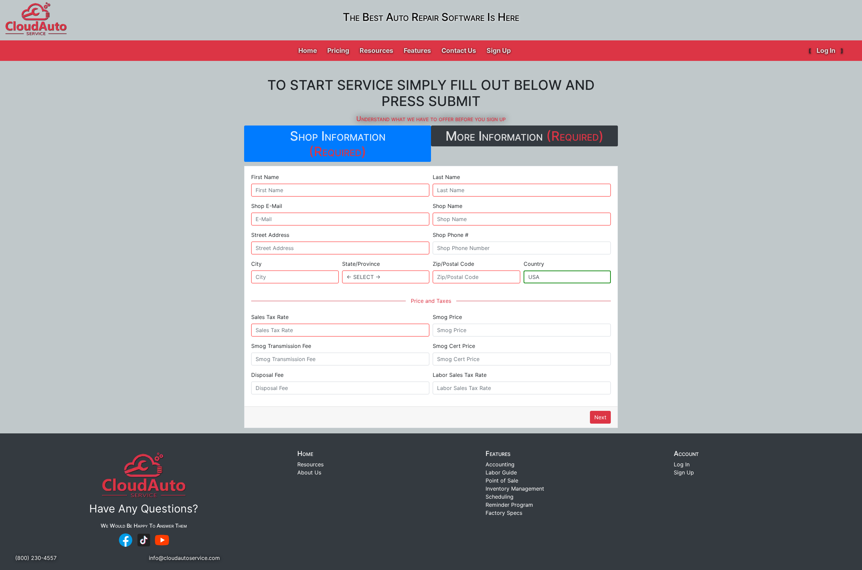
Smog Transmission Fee (281, 346)
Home (307, 50)
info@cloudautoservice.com (184, 558)
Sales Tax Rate (270, 317)
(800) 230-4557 (36, 558)
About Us (309, 472)
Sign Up (499, 50)
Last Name (446, 177)
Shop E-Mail (266, 206)
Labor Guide (501, 472)
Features (498, 454)
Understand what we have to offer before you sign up (431, 119)
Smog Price (447, 317)
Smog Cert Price (454, 346)
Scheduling (499, 496)
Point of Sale (502, 480)
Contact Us (458, 50)
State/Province (361, 263)
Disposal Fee (267, 374)
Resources (310, 464)
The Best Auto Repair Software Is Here (431, 17)
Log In (826, 50)
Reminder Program (509, 504)
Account (686, 454)
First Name (265, 177)
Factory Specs (504, 512)
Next (600, 417)
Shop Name (447, 206)
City (256, 263)
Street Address (270, 234)
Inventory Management (515, 488)
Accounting (500, 464)
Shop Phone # (450, 234)
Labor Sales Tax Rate (460, 374)
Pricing (338, 50)
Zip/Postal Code (453, 263)
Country (534, 263)
